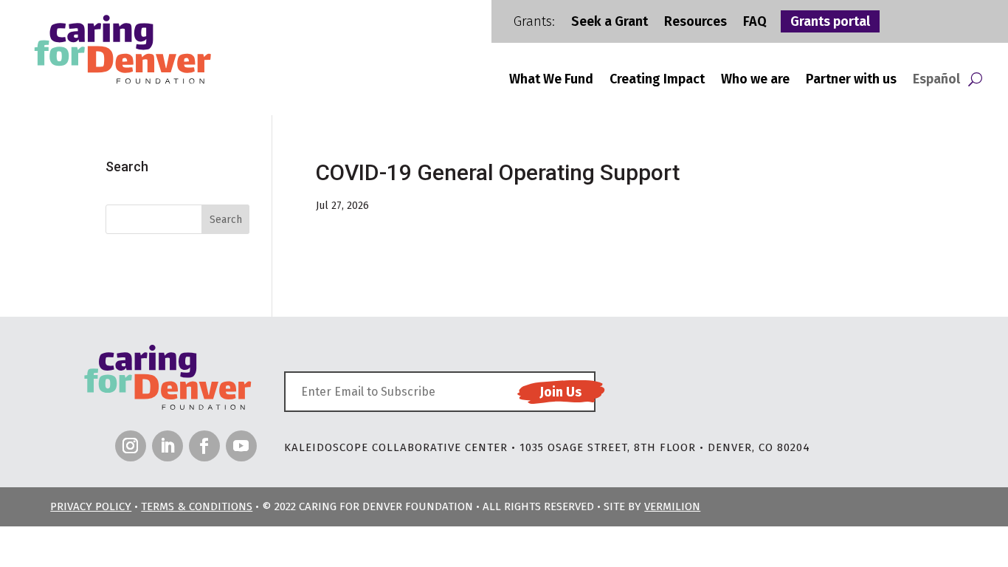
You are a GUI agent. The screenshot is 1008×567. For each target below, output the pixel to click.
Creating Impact (657, 80)
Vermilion (672, 506)
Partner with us (851, 80)
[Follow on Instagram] (130, 445)
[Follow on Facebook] (204, 445)
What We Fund (551, 80)
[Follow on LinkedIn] (167, 445)
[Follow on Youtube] (241, 445)
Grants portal (830, 23)
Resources (695, 23)
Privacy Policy (90, 506)
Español (936, 80)
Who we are (755, 80)
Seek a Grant (609, 23)
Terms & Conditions (196, 506)
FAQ (755, 23)
